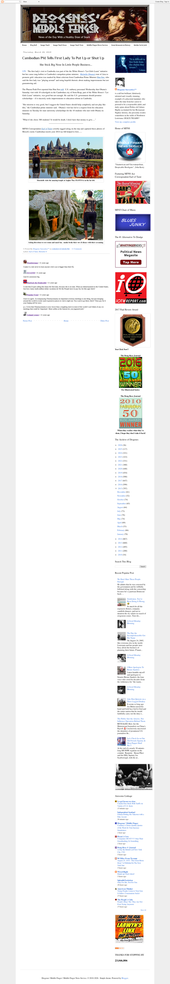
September (121, 503)
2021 (120, 464)
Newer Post (27, 320)
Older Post (104, 320)
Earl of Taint (33, 251)
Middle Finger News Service (97, 45)
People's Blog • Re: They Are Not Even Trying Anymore (129, 903)
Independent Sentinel (126, 812)
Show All (143, 910)
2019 (120, 472)
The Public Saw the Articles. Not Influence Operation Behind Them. (131, 719)
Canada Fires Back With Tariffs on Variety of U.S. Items (130, 804)
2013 (120, 542)
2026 (120, 445)
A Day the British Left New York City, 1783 (129, 850)
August (120, 507)
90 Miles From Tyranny (127, 858)
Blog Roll (33, 45)
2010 (120, 554)
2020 (120, 468)
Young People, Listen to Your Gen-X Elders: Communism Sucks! (130, 892)
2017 (120, 480)
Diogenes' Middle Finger (127, 823)
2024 (120, 453)
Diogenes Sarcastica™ (126, 89)
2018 (120, 476)
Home (24, 45)
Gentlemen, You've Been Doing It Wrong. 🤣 (136, 601)
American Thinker (125, 888)
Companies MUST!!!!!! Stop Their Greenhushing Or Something (130, 839)
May (119, 518)
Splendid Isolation (125, 880)
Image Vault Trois (76, 45)
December (121, 492)
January (120, 534)
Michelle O (43, 251)
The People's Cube (125, 899)
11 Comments (77, 249)
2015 (120, 488)
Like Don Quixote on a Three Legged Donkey (136, 700)
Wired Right (122, 871)
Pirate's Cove (123, 836)
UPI (24, 71)
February (121, 530)
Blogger (125, 978)
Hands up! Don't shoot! (125, 874)
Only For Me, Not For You (127, 882)
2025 (120, 449)
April (119, 522)
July (119, 511)
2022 (120, 460)
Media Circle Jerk (140, 45)
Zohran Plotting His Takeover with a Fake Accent (130, 815)
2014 (120, 539)
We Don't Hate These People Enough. (129, 580)
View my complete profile (125, 121)
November (121, 495)
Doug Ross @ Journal (126, 847)
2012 (120, 546)
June (119, 515)
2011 (120, 550)
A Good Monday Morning (134, 622)
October (120, 499)
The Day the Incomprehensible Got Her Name (136, 635)
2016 (120, 484)
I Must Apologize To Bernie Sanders (135, 668)
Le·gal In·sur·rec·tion (126, 801)
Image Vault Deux (60, 45)
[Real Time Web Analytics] (119, 948)
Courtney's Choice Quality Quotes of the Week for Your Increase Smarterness (129, 827)
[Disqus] (66, 288)
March (120, 526)
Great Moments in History (120, 45)
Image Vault (45, 45)
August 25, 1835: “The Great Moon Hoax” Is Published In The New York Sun (130, 863)
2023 (120, 457)
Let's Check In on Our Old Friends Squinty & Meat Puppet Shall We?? (136, 742)
